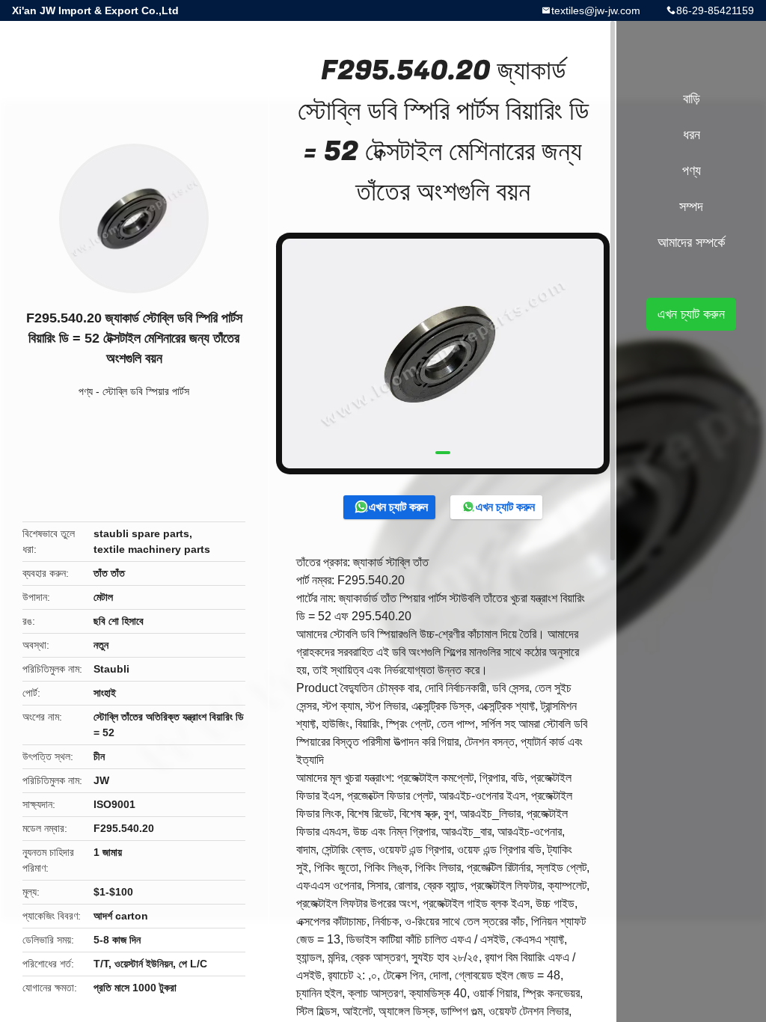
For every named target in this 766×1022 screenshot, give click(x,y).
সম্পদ (691, 206)
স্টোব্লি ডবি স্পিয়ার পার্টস (145, 391)
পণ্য (86, 391)
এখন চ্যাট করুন (398, 507)
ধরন (691, 134)
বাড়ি (691, 98)
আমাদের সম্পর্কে (691, 242)
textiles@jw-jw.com (595, 10)
